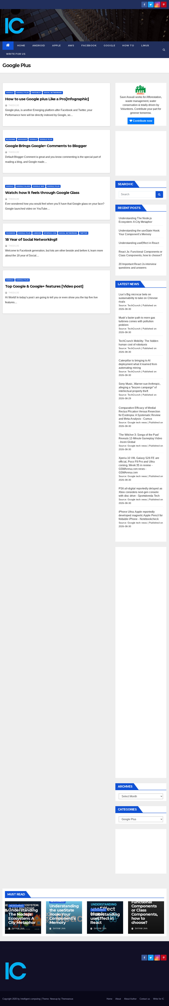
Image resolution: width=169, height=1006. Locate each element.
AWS (71, 45)
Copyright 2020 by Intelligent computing (21, 999)
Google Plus (22, 92)
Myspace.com (50, 233)
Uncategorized (16, 906)
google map (38, 186)
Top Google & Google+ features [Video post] (44, 286)
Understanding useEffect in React (139, 243)
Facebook (88, 45)
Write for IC (158, 999)
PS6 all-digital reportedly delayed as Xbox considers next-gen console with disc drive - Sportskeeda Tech (140, 492)
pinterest (36, 92)
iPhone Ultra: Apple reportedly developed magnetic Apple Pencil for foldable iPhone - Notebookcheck (141, 515)
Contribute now (142, 120)
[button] (164, 49)
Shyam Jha (17, 928)
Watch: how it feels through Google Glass (42, 192)
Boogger (22, 139)
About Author (130, 999)
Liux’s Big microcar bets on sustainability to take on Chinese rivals (138, 298)
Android (38, 45)
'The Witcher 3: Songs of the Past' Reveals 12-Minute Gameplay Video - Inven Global (140, 438)
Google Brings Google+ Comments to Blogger (46, 146)
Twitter (83, 233)
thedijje (13, 105)
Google (109, 45)
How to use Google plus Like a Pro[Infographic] (47, 99)
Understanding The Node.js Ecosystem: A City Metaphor (23, 916)
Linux (145, 45)
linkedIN (37, 233)
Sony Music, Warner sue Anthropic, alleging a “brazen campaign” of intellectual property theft (140, 387)
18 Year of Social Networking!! (31, 239)
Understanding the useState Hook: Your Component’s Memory (64, 914)
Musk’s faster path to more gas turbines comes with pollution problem (137, 321)
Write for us (15, 53)
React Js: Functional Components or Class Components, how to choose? (144, 910)
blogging (10, 139)
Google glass (23, 186)
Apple (56, 45)
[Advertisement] (141, 153)
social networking (53, 92)
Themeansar (67, 999)
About (118, 999)
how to (128, 45)
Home (21, 45)
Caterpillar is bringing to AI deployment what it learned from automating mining (138, 364)
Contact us (145, 999)
